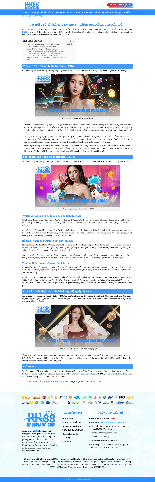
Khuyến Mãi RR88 (58, 381)
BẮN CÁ (51, 12)
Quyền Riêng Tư (70, 434)
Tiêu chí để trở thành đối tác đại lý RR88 (42, 46)
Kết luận (31, 60)
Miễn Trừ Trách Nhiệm (73, 430)
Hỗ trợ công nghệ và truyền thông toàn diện (46, 53)
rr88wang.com (63, 459)
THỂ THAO (60, 12)
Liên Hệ (66, 438)
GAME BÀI (88, 12)
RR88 (27, 12)
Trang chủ (26, 16)
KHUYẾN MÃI (107, 12)
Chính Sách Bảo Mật (72, 422)
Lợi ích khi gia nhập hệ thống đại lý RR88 (42, 49)
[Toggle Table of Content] (71, 41)
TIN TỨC (126, 12)
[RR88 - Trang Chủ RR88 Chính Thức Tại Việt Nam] (32, 4)
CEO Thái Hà (112, 441)
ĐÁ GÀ (69, 12)
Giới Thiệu (67, 418)
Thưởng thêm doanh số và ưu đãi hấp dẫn (45, 55)
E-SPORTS (78, 12)
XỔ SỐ (97, 12)
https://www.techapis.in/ (113, 422)
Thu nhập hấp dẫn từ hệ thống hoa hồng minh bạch (48, 51)
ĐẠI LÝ (118, 12)
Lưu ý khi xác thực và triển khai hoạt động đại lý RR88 (47, 57)
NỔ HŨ (43, 12)
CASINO (35, 12)
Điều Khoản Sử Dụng (72, 426)
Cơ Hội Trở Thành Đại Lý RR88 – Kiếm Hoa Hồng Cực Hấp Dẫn (49, 44)
